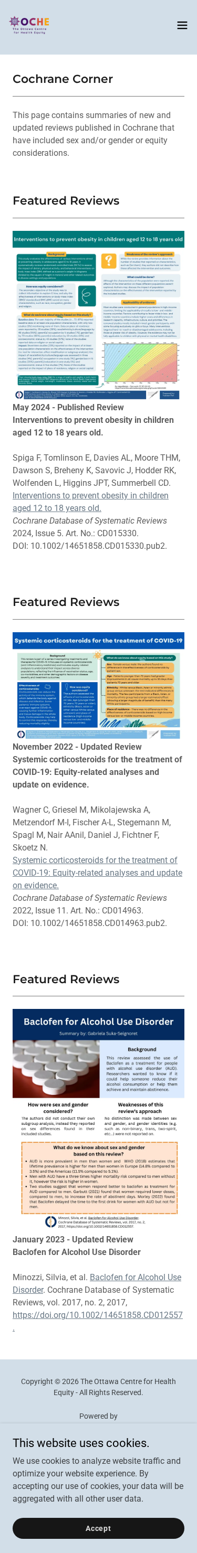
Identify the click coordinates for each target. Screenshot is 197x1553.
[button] (182, 25)
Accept (98, 1528)
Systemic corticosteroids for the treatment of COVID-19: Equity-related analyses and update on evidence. (97, 872)
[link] (29, 25)
